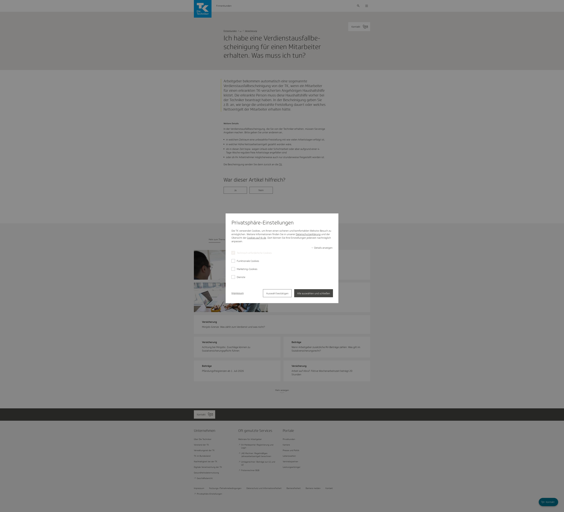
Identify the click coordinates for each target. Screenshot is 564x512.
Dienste (241, 277)
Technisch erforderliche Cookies (254, 253)
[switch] (322, 248)
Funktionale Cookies (248, 261)
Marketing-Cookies (247, 269)
